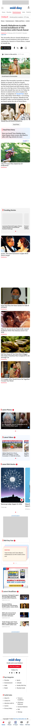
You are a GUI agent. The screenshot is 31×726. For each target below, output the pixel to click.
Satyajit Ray (20, 94)
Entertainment (8, 647)
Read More (16, 124)
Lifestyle (19, 647)
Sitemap (20, 676)
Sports (18, 644)
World (6, 652)
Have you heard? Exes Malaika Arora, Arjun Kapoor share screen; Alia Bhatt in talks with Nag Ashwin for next (15, 135)
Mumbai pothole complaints (16, 17)
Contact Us (7, 664)
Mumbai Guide (21, 652)
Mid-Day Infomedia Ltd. (19, 683)
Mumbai (6, 644)
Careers (6, 670)
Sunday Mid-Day (21, 649)
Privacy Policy (8, 672)
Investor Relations (23, 671)
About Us (6, 662)
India (5, 649)
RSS (19, 673)
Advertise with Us (9, 667)
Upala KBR (3, 34)
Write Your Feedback (15, 630)
